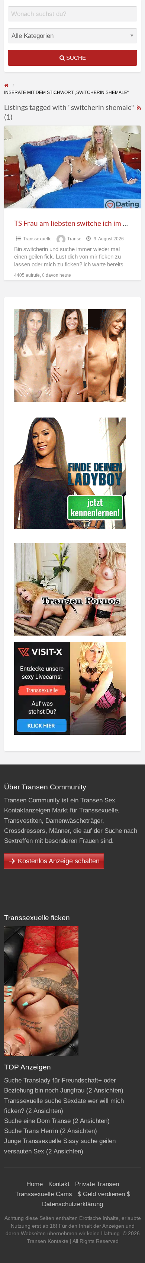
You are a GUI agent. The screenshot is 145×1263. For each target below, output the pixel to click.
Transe (74, 238)
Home (34, 1184)
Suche (75, 58)
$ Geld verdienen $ (104, 1194)
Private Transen (97, 1184)
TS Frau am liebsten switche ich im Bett (75, 223)
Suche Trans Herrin (31, 1130)
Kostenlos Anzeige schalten (59, 861)
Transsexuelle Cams (43, 1194)
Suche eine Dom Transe (37, 1120)
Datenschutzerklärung (72, 1204)
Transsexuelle (37, 238)
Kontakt (59, 1184)
